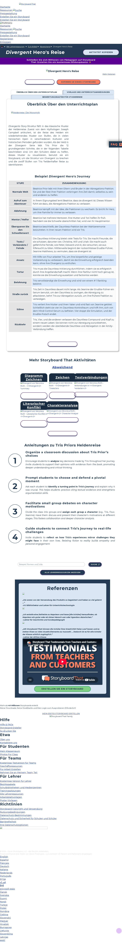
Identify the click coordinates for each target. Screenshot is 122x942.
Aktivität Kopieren (101, 52)
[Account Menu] (6, 23)
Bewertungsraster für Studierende (62, 97)
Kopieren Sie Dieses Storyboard (78, 82)
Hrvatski (4, 924)
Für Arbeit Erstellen (10, 769)
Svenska (4, 895)
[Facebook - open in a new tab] (1, 836)
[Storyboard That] (27, 4)
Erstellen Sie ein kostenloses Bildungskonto (62, 62)
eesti (2, 940)
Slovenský (5, 918)
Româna (4, 911)
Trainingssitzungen (10, 791)
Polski (3, 908)
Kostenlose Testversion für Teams (18, 763)
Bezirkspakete (7, 784)
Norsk (3, 901)
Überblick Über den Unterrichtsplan (36, 92)
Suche (94, 564)
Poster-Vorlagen (8, 800)
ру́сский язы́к (7, 889)
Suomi (3, 898)
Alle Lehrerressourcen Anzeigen (62, 572)
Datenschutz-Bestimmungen (16, 815)
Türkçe (4, 905)
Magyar (4, 921)
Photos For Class (9, 754)
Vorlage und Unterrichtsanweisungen (88, 92)
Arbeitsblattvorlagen (11, 797)
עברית (3, 879)
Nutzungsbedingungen (12, 812)
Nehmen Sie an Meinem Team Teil (18, 772)
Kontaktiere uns (8, 742)
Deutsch (4, 866)
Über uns (5, 739)
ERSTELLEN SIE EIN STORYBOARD (62, 689)
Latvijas (4, 937)
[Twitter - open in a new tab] (1, 844)
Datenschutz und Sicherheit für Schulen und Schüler (28, 818)
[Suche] (17, 10)
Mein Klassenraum (10, 751)
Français (4, 863)
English (4, 856)
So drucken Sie (8, 731)
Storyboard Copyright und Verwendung (21, 809)
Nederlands (6, 873)
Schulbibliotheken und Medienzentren (20, 787)
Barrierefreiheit (8, 821)
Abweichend (45, 47)
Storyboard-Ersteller (10, 728)
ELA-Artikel (32, 47)
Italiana (4, 869)
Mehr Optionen (109, 74)
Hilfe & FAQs (6, 724)
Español (4, 860)
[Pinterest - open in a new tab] (1, 848)
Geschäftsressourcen (11, 766)
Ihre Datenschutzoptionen (14, 825)
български (6, 927)
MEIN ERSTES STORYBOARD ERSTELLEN (61, 713)
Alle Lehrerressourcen (15, 47)
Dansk (3, 892)
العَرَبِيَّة (3, 882)
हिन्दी (2, 885)
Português (5, 876)
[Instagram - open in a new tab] (1, 840)
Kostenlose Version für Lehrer (15, 781)
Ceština (4, 914)
